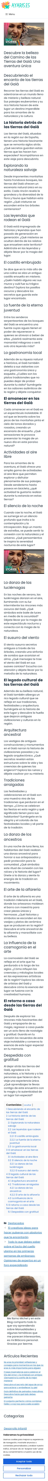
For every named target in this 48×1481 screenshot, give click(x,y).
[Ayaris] (15, 5)
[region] (24, 1456)
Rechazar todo (24, 1475)
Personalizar (24, 1468)
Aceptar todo (24, 1461)
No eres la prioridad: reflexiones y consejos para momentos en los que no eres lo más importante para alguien (23, 1365)
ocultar (27, 1105)
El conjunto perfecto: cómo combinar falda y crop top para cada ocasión (23, 1402)
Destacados (16, 1223)
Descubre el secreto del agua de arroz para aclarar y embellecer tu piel (23, 1386)
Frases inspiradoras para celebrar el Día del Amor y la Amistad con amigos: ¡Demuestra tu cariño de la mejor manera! (23, 1376)
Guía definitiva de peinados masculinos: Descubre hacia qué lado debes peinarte (23, 1394)
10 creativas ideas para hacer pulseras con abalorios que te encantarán (23, 1232)
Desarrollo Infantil (15, 1428)
